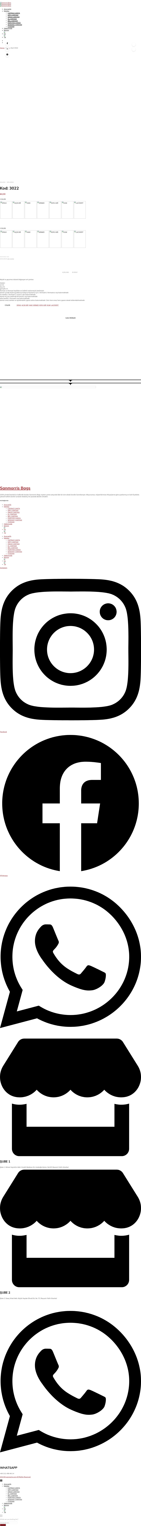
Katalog (6, 11)
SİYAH (19, 305)
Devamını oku (44, 332)
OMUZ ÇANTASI (13, 17)
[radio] (6, 210)
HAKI (31, 305)
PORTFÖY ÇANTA (14, 22)
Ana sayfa (7, 9)
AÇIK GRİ (25, 305)
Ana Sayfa (2, 182)
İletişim (6, 30)
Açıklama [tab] (65, 272)
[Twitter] (7, 49)
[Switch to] (72, 33)
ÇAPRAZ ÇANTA (14, 13)
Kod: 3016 (125, 363)
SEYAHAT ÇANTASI (15, 24)
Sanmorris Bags (15, 488)
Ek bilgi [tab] (74, 272)
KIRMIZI (36, 305)
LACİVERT (55, 305)
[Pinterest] (7, 55)
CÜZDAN (11, 26)
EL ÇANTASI (12, 19)
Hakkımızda (8, 28)
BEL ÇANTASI (13, 21)
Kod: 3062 (88, 363)
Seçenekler (7, 369)
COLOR (3, 199)
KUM (48, 305)
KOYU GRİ (42, 305)
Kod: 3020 (15, 363)
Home (2, 48)
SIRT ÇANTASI (13, 15)
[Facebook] (7, 43)
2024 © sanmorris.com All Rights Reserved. (15, 1477)
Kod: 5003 (52, 328)
